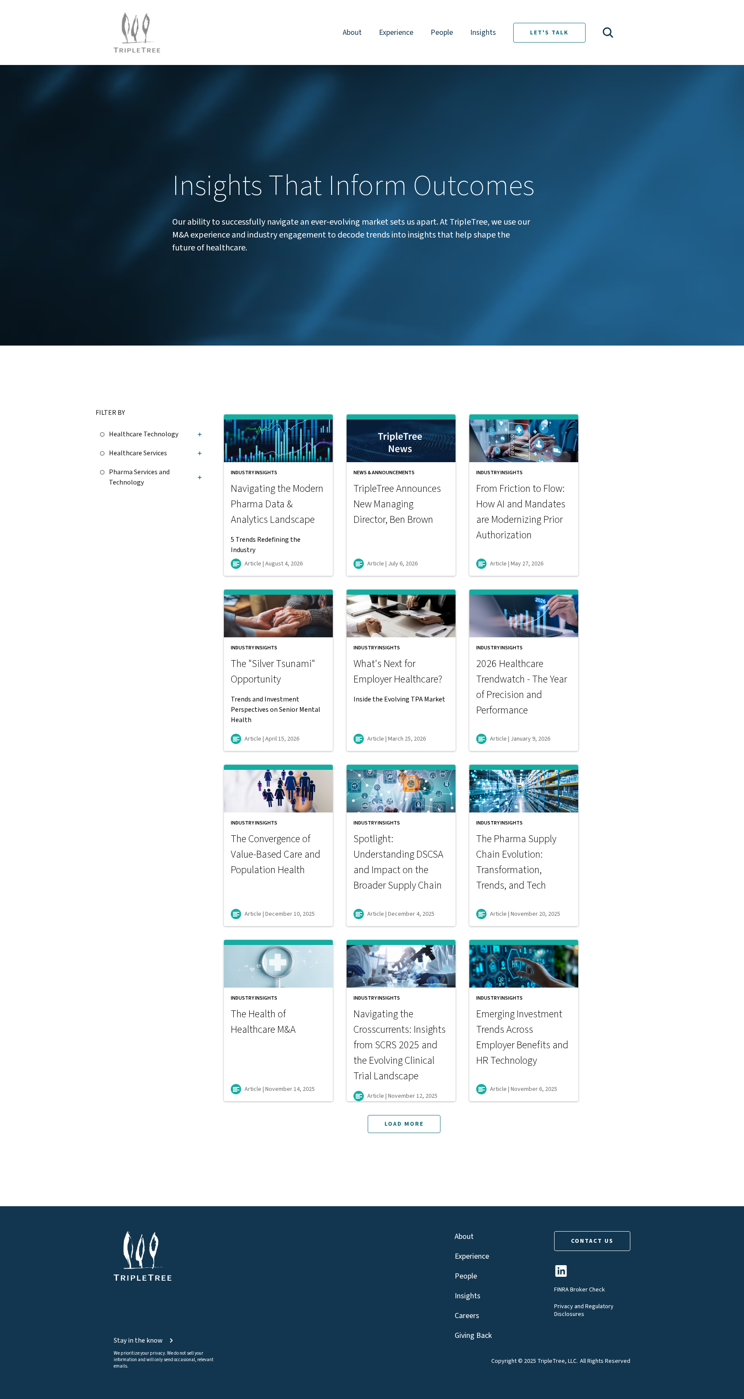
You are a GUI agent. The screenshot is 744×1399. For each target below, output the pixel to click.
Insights (483, 32)
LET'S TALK (549, 32)
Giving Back (473, 1335)
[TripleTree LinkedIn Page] (561, 1274)
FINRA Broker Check (579, 1289)
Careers (467, 1315)
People (442, 32)
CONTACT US (592, 1241)
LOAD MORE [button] (404, 1124)
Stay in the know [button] (138, 1340)
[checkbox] (104, 433)
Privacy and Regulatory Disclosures (584, 1310)
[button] (608, 32)
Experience (396, 32)
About (352, 32)
